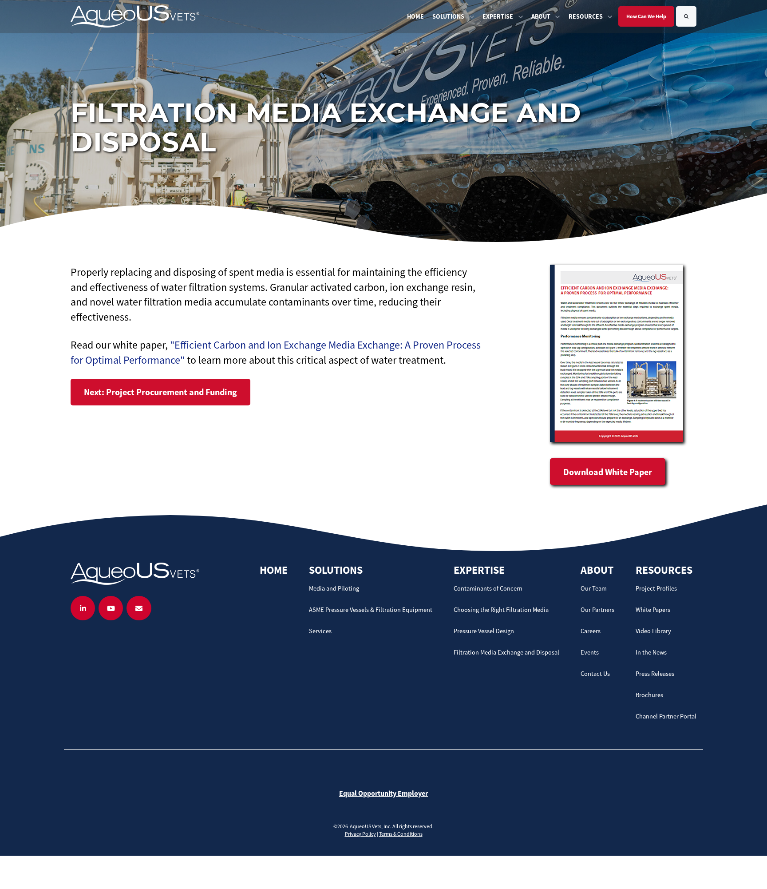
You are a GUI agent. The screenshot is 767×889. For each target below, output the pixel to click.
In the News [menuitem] (651, 652)
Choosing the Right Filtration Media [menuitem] (501, 610)
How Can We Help (646, 16)
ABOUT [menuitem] (597, 570)
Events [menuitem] (590, 652)
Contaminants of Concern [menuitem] (488, 588)
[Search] (686, 16)
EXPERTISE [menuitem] (479, 570)
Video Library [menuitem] (653, 631)
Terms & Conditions (401, 833)
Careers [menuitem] (591, 631)
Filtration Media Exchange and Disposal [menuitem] (506, 652)
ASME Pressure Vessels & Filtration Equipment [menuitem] (370, 610)
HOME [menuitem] (274, 570)
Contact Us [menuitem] (595, 674)
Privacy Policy (360, 833)
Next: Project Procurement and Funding (160, 391)
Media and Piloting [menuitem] (334, 588)
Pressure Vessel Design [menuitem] (484, 631)
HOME (415, 16)
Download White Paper (607, 471)
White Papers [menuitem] (653, 610)
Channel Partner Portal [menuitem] (666, 716)
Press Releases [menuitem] (655, 674)
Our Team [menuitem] (594, 588)
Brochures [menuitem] (649, 695)
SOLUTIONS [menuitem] (336, 570)
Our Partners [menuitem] (597, 610)
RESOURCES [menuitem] (664, 570)
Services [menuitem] (320, 631)
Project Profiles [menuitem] (656, 588)
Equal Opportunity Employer (383, 793)
